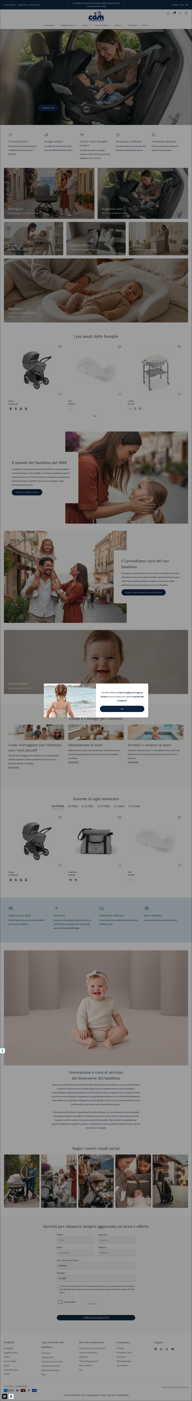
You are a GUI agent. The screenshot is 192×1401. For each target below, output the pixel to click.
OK (122, 709)
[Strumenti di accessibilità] (11, 1396)
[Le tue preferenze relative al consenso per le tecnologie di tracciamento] (2, 1050)
